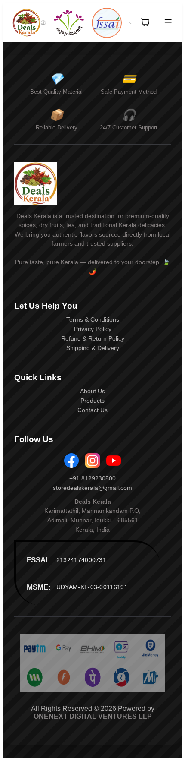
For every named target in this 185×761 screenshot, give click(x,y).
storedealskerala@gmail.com (92, 487)
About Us (92, 391)
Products (92, 400)
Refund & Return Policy (92, 338)
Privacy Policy (92, 328)
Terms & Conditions (92, 319)
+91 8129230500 (92, 478)
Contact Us (92, 410)
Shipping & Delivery (92, 347)
